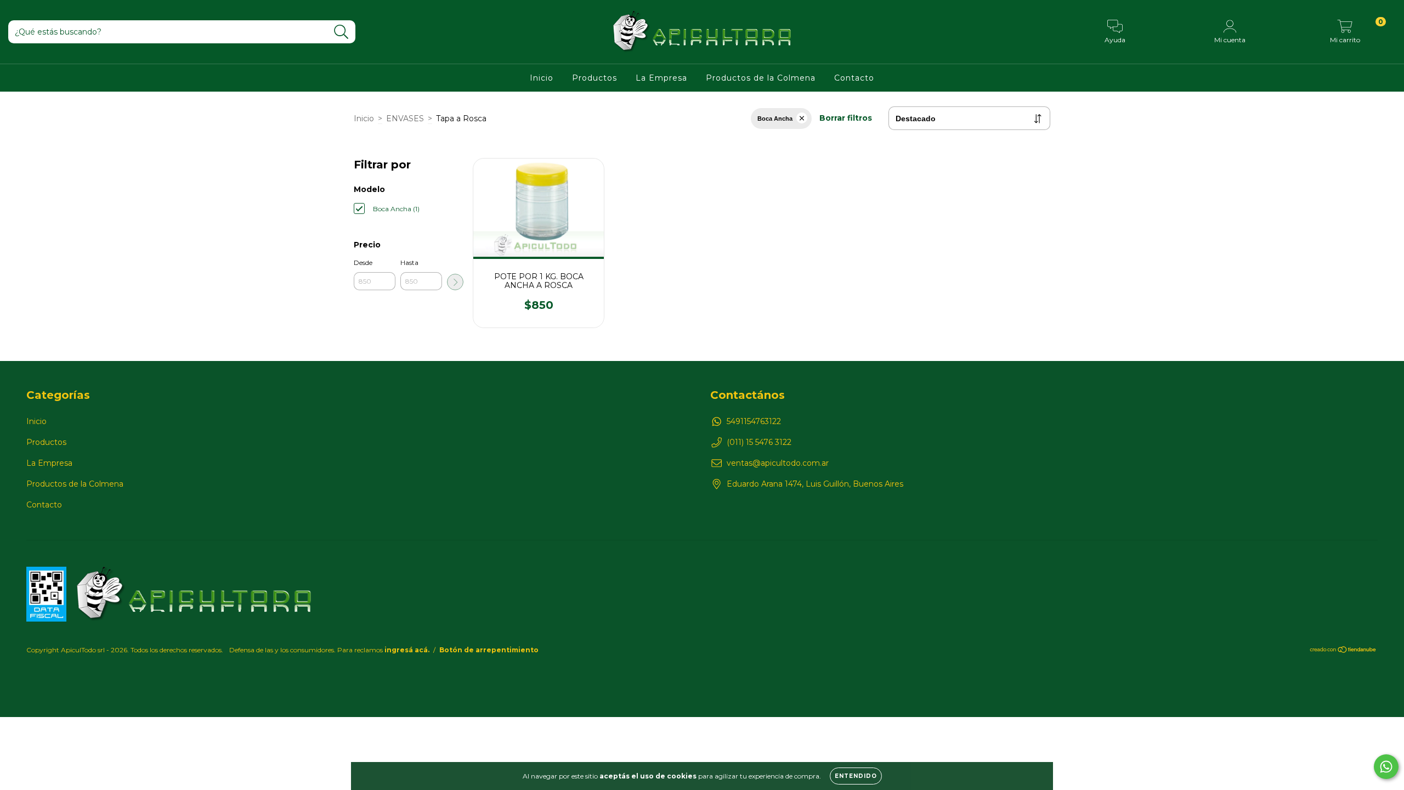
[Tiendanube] (1343, 650)
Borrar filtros (845, 118)
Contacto (854, 78)
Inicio (541, 78)
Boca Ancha (774, 118)
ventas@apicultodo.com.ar (778, 463)
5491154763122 (754, 421)
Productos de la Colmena (761, 78)
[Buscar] (341, 32)
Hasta (409, 262)
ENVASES (405, 118)
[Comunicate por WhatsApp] (1386, 766)
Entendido (856, 776)
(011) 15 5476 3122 (759, 442)
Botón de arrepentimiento (489, 650)
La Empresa (661, 78)
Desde (363, 262)
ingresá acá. (406, 650)
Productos (594, 78)
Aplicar (455, 282)
